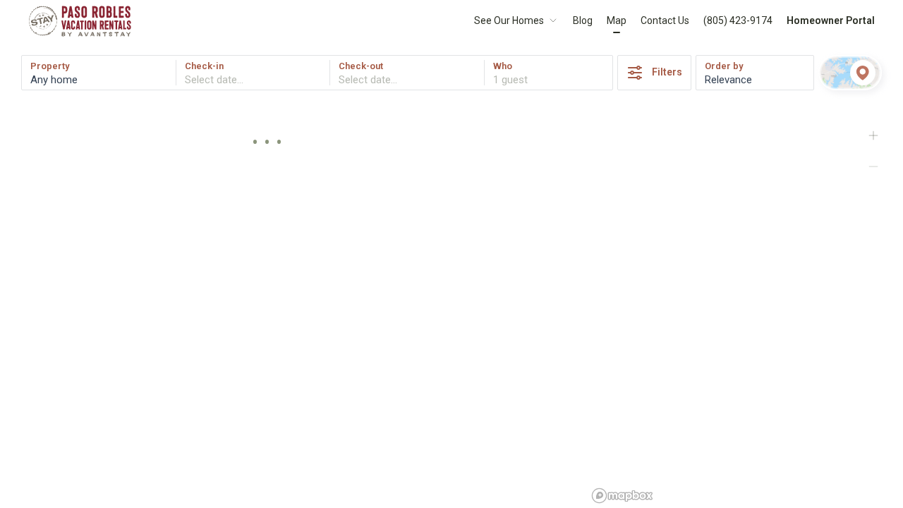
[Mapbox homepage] (622, 496)
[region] (745, 307)
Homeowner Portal (831, 20)
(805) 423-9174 (737, 20)
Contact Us (665, 20)
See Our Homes (509, 20)
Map (616, 20)
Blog (583, 20)
